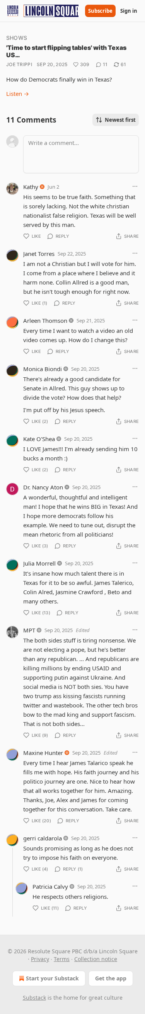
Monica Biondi (42, 369)
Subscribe (100, 10)
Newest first (120, 119)
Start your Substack (52, 978)
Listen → (17, 93)
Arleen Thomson (45, 320)
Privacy (40, 959)
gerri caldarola (42, 838)
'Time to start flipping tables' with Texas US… (66, 51)
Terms (62, 959)
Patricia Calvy (50, 886)
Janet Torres (39, 253)
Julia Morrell (39, 563)
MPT (29, 630)
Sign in (128, 10)
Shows (16, 37)
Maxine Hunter (43, 753)
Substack (34, 997)
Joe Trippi (19, 64)
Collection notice (95, 959)
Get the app (110, 978)
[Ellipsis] (135, 186)
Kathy (30, 187)
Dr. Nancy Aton (43, 487)
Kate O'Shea (39, 439)
